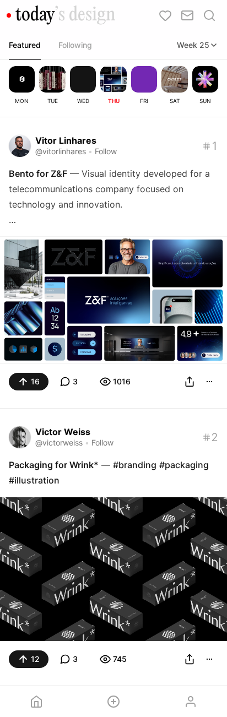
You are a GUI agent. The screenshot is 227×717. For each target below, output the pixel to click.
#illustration (34, 480)
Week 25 (193, 45)
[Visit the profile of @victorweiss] (20, 437)
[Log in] (190, 701)
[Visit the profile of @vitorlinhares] (20, 146)
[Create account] (113, 701)
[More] (209, 381)
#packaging (184, 464)
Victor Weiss (62, 431)
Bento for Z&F (38, 173)
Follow (106, 151)
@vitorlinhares (60, 151)
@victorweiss (59, 442)
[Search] (209, 15)
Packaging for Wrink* (54, 464)
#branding (134, 464)
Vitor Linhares (65, 140)
